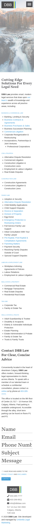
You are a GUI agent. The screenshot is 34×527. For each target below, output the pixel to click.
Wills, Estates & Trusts (10, 315)
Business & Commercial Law (12, 113)
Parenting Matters (12, 244)
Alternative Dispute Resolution (17, 202)
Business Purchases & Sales (17, 126)
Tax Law (4, 301)
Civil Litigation (7, 153)
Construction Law (8, 179)
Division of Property (12, 214)
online (4, 391)
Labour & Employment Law (11, 262)
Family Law (5, 195)
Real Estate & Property (10, 282)
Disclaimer (21, 474)
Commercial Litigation (13, 132)
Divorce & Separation (13, 211)
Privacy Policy (7, 474)
